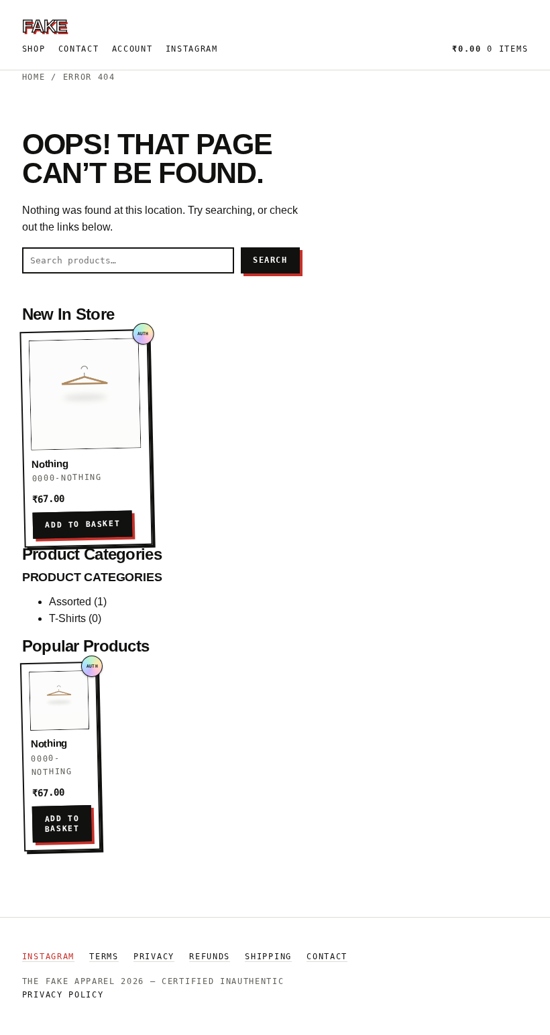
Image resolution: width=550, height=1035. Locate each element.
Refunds (209, 956)
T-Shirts (67, 618)
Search (270, 260)
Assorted (70, 601)
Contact (78, 49)
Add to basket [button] (82, 524)
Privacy (153, 956)
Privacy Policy (63, 994)
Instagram (192, 49)
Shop (34, 49)
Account (132, 49)
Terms (103, 956)
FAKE (44, 26)
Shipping (268, 956)
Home (34, 77)
